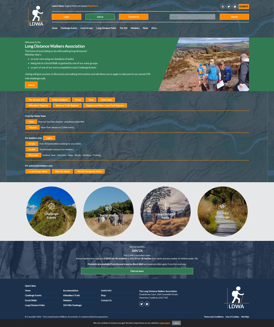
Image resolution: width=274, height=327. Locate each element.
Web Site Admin (62, 171)
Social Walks (31, 300)
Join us (100, 16)
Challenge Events (69, 28)
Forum (78, 99)
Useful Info (106, 290)
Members (135, 28)
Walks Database (60, 99)
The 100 (123, 28)
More (154, 28)
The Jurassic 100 (37, 99)
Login (66, 16)
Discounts (33, 155)
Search (234, 16)
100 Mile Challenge (72, 305)
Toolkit (32, 149)
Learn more (164, 323)
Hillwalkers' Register (38, 105)
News (145, 28)
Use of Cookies (232, 316)
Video (31, 121)
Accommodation (70, 290)
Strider (32, 143)
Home (54, 28)
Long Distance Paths (106, 28)
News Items (106, 99)
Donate (243, 6)
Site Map (245, 316)
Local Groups (86, 28)
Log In (49, 138)
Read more (134, 6)
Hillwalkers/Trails (71, 295)
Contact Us (133, 16)
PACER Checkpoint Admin (89, 171)
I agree (176, 323)
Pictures (33, 127)
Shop (91, 99)
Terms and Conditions (214, 316)
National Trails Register (67, 105)
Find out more (137, 271)
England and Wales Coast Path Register (105, 105)
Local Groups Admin (38, 171)
